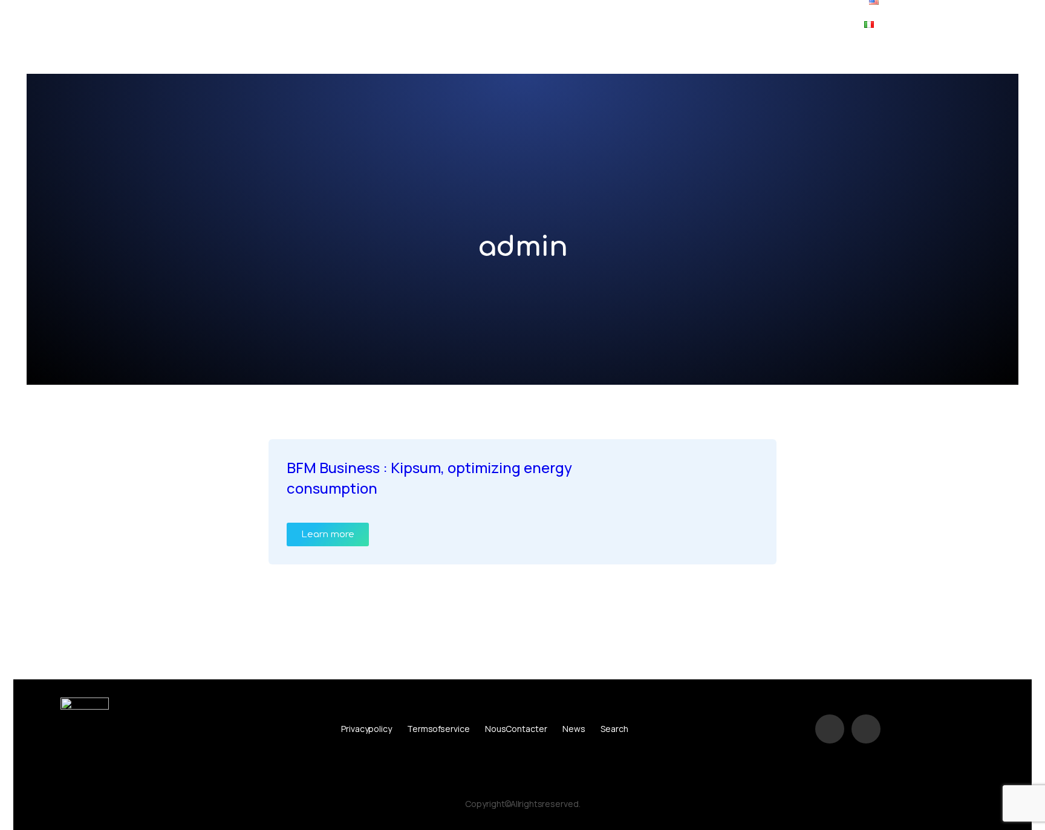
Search (614, 728)
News (573, 728)
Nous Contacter (516, 728)
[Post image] (713, 479)
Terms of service (438, 728)
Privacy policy (366, 728)
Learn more (327, 534)
